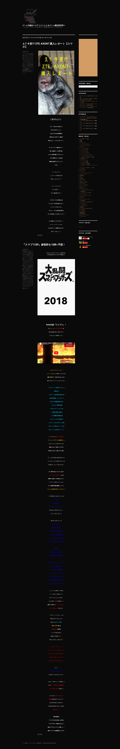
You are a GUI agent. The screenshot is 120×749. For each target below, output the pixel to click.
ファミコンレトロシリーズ (85, 199)
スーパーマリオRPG (28, 54)
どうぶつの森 (24, 277)
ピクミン (28, 276)
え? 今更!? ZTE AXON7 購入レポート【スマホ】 (47, 45)
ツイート (80, 226)
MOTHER (31, 65)
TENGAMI (82, 207)
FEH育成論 (83, 191)
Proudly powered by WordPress (49, 743)
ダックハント (83, 203)
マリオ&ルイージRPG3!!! (27, 266)
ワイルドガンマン (84, 204)
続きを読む (40, 235)
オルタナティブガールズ (84, 215)
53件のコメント (25, 288)
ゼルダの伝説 (30, 265)
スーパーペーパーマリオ (85, 153)
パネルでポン (82, 196)
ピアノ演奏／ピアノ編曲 (84, 138)
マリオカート (82, 146)
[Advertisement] (88, 57)
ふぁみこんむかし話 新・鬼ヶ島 (86, 201)
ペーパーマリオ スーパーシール (86, 154)
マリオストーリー (28, 55)
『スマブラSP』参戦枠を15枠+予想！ (43, 244)
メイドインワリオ (28, 283)
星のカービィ (82, 187)
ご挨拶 (81, 141)
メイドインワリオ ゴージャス (86, 195)
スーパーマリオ (29, 256)
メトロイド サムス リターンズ (86, 173)
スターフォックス (27, 274)
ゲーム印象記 (82, 209)
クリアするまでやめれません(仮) (86, 208)
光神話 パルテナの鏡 (27, 278)
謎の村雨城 (24, 251)
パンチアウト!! (82, 183)
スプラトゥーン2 (25, 66)
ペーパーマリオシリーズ (28, 59)
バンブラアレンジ (83, 211)
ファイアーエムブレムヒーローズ (87, 190)
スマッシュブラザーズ (84, 184)
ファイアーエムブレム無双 (86, 192)
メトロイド (30, 272)
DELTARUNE (24, 70)
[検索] (96, 86)
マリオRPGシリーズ (83, 158)
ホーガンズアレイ (27, 261)
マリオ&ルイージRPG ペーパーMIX (27, 268)
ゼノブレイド (28, 285)
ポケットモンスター (28, 281)
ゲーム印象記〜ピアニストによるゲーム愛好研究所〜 (43, 25)
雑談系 (81, 140)
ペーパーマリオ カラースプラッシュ (87, 155)
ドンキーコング (27, 269)
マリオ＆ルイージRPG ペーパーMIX (27, 273)
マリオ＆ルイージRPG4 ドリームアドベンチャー (27, 271)
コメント (24, 73)
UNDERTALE (27, 69)
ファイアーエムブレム (84, 188)
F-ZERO (31, 276)
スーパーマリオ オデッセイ (86, 145)
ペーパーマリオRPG (28, 259)
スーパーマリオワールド (85, 144)
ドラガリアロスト (29, 71)
